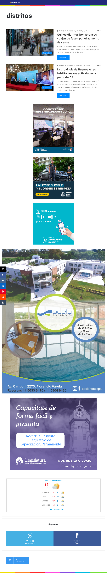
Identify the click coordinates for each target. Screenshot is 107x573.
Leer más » (63, 58)
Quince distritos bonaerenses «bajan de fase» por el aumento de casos (78, 38)
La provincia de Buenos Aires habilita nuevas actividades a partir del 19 (76, 73)
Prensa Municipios (65, 31)
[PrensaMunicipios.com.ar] (15, 2)
